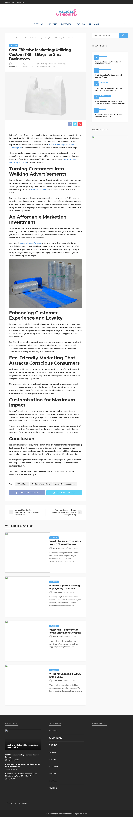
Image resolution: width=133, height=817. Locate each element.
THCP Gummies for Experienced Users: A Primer (108, 76)
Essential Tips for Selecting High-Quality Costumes (64, 587)
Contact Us (9, 2)
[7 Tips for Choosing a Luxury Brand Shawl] (27, 685)
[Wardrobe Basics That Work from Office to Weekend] (27, 552)
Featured (53, 759)
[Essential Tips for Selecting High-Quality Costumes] (27, 597)
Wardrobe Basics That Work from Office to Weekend (65, 543)
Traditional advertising (57, 64)
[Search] (125, 24)
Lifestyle (101, 55)
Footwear (67, 24)
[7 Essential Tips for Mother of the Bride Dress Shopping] (27, 641)
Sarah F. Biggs (58, 636)
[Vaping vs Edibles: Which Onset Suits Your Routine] (23, 739)
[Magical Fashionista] (66, 12)
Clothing (39, 24)
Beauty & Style (104, 69)
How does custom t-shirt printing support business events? (108, 89)
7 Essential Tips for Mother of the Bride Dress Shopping (65, 631)
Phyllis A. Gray (14, 66)
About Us (20, 2)
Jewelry (52, 774)
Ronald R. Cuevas (59, 548)
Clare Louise (57, 592)
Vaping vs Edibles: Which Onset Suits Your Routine (108, 63)
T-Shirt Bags (43, 64)
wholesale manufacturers (46, 66)
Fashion (81, 24)
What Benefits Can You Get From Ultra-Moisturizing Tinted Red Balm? (110, 103)
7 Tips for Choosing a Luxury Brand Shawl (65, 675)
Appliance (94, 24)
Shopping (52, 24)
